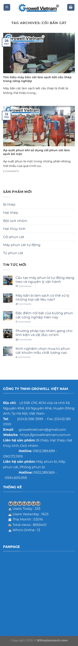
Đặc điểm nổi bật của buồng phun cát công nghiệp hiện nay (44, 315)
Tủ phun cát (13, 253)
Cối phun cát (13, 237)
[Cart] (71, 7)
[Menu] (7, 7)
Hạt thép (10, 213)
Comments (23, 286)
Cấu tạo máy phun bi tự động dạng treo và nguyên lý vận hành (45, 280)
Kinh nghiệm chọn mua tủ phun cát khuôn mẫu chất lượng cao (43, 351)
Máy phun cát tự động (21, 245)
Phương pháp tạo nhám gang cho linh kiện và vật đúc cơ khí (44, 333)
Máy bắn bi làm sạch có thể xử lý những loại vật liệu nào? (42, 297)
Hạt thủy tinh (14, 229)
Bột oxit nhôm (15, 221)
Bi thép (9, 204)
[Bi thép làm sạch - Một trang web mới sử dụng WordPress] (39, 7)
